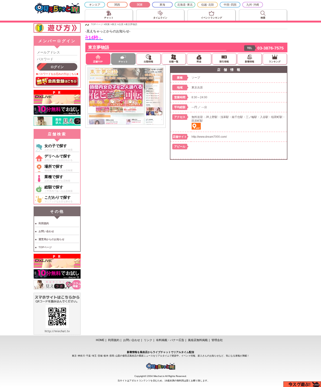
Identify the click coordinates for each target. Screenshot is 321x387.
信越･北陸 (207, 4)
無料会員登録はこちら (57, 82)
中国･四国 (230, 4)
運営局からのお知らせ (51, 239)
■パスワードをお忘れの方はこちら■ (57, 73)
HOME (100, 340)
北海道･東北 (185, 4)
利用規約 (44, 223)
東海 (162, 4)
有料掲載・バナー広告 (170, 340)
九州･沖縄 (252, 4)
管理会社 (217, 340)
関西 (117, 4)
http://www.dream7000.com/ (209, 136)
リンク (148, 340)
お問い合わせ (46, 231)
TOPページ (45, 247)
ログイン (57, 67)
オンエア (94, 4)
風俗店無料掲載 (198, 340)
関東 (140, 4)
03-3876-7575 (270, 48)
